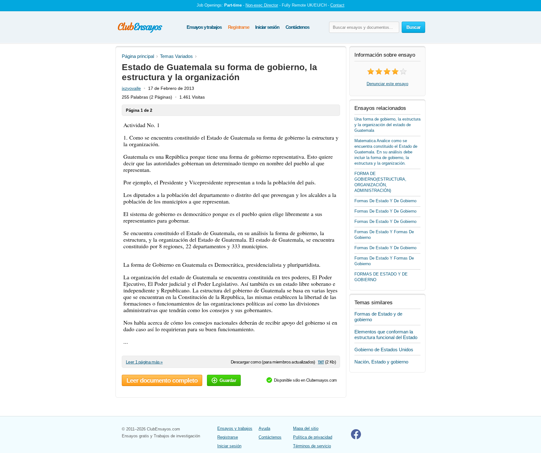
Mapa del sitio (305, 428)
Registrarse (238, 27)
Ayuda (264, 428)
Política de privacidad (312, 437)
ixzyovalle (131, 88)
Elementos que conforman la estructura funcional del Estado (385, 334)
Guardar (227, 380)
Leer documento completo (162, 380)
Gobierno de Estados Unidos (383, 349)
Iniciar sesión (267, 27)
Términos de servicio (312, 446)
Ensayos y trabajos (204, 27)
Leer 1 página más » (144, 361)
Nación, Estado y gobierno (381, 361)
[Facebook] (356, 437)
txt (321, 362)
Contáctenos (297, 27)
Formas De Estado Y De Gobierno (385, 200)
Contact (337, 5)
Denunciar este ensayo (387, 83)
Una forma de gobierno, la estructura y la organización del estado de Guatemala (387, 125)
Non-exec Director (261, 5)
